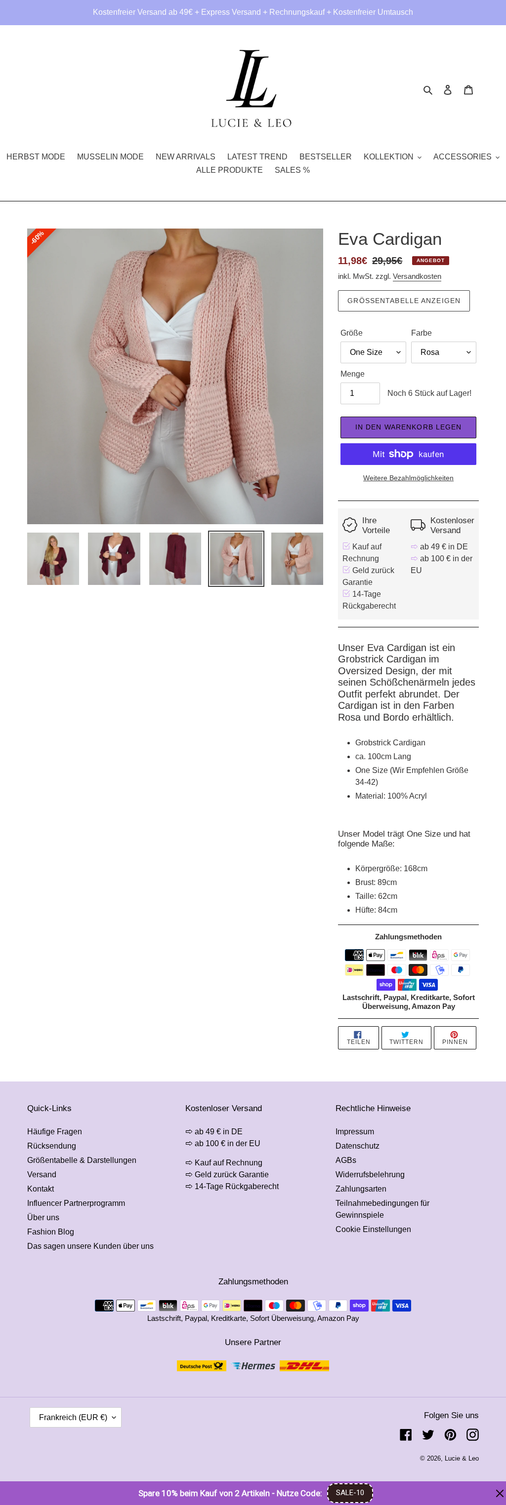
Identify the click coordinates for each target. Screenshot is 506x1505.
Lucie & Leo (462, 1458)
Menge (352, 374)
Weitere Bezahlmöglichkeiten (408, 478)
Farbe (421, 333)
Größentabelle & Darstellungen (81, 1160)
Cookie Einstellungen (373, 1229)
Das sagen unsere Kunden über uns (90, 1246)
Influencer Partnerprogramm (76, 1203)
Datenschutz (358, 1146)
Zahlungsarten (361, 1189)
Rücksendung (51, 1146)
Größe (351, 333)
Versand (41, 1174)
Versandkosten (417, 276)
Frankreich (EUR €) (73, 1417)
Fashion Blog (50, 1232)
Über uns (43, 1217)
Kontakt (40, 1189)
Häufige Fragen (54, 1131)
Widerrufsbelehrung (370, 1174)
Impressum (355, 1131)
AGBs (346, 1160)
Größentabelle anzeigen (404, 301)
